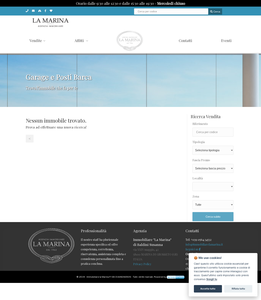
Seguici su (192, 249)
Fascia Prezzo (201, 160)
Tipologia (198, 142)
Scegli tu (211, 279)
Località (197, 178)
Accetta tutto (207, 288)
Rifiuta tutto (238, 288)
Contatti (185, 40)
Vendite (35, 40)
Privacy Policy (142, 264)
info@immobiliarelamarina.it (204, 244)
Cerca (216, 11)
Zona (195, 196)
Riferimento (200, 124)
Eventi (226, 40)
